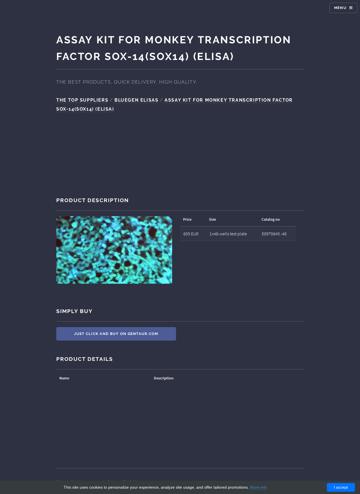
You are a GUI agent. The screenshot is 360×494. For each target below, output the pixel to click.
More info (258, 487)
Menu (340, 8)
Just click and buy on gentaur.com (116, 334)
